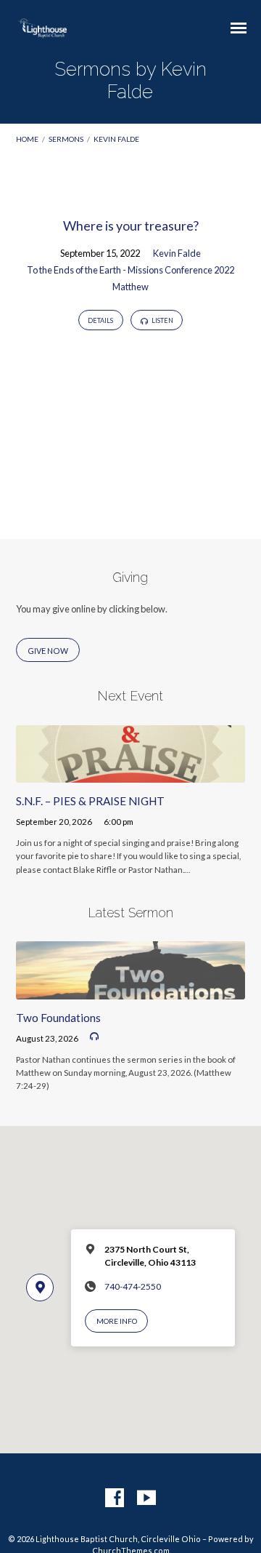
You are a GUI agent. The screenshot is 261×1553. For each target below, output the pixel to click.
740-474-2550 (132, 1286)
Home (27, 139)
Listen (161, 320)
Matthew (130, 286)
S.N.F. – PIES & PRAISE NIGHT (90, 800)
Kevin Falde (116, 139)
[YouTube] (146, 1498)
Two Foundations (58, 1017)
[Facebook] (114, 1498)
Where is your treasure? (131, 225)
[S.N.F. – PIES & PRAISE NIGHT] (131, 774)
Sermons (66, 139)
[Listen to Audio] (94, 1036)
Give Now (48, 650)
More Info (116, 1321)
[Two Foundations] (131, 991)
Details (100, 320)
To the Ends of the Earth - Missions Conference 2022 (130, 270)
